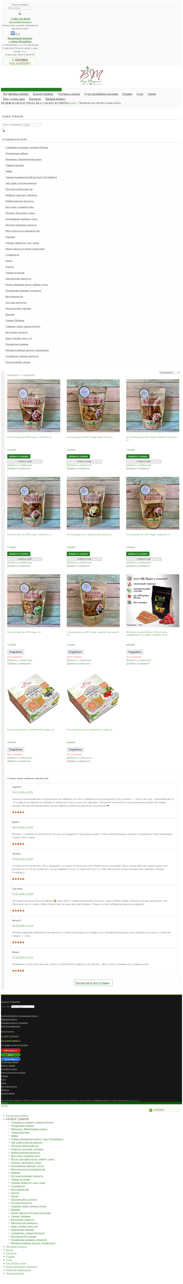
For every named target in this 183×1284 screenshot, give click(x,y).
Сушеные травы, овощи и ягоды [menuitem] (28, 1206)
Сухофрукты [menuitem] (18, 1186)
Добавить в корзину (18, 456)
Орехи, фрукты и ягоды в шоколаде (25, 248)
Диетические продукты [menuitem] (24, 1223)
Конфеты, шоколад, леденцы (21, 195)
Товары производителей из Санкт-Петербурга (31, 177)
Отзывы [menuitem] (10, 1256)
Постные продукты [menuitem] (21, 1202)
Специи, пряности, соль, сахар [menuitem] (28, 1182)
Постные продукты (15, 302)
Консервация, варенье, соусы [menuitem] (27, 1166)
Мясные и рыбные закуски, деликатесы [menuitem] (33, 1243)
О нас (139, 94)
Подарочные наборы (16, 94)
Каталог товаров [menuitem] (17, 1119)
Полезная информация (10, 1026)
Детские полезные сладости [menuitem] (27, 1176)
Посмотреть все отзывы (92, 983)
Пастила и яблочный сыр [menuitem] (24, 1145)
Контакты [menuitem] (11, 1253)
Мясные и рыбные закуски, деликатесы (27, 350)
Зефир (8, 171)
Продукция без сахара (17, 362)
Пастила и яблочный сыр (19, 189)
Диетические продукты (18, 278)
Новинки (10, 236)
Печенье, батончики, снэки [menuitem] (26, 1162)
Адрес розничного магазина (101, 94)
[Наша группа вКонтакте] (13, 34)
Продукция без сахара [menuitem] (23, 1236)
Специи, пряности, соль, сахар (22, 242)
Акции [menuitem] (9, 1249)
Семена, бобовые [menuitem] (20, 1216)
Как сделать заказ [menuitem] (16, 1263)
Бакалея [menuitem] (15, 1209)
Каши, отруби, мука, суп (18, 338)
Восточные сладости (16, 332)
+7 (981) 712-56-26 (9, 1036)
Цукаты (9, 266)
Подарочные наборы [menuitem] (17, 1115)
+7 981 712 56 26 (20, 18)
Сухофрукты (12, 254)
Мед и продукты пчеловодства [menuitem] (28, 1169)
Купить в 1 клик (25, 461)
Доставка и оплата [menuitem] (16, 1246)
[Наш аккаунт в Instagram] (16, 34)
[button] (19, 465)
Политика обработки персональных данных (19, 1016)
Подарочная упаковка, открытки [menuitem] (29, 1239)
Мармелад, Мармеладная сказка (23, 159)
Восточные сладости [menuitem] (22, 1219)
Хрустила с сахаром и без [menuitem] (25, 1155)
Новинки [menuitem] (15, 1172)
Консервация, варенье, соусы (21, 219)
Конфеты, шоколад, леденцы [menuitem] (27, 1149)
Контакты (35, 99)
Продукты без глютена (18, 308)
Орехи (8, 260)
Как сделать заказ (14, 99)
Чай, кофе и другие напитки (21, 183)
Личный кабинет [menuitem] (15, 1273)
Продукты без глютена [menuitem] (24, 1199)
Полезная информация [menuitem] (18, 1270)
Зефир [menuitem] (14, 1135)
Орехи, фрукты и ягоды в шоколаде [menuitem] (31, 1213)
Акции (152, 94)
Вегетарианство (14, 296)
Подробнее (15, 652)
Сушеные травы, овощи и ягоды (22, 326)
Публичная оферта (9, 1019)
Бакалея (9, 314)
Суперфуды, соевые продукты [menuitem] (28, 1233)
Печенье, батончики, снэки (20, 213)
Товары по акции (14, 272)
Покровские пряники (16, 344)
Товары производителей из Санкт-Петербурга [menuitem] (37, 1139)
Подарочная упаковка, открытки (23, 290)
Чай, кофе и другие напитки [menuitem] (26, 1142)
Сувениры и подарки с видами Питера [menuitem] (32, 1122)
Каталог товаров (43, 94)
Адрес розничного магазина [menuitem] (21, 1266)
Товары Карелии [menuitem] (20, 1132)
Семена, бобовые (14, 320)
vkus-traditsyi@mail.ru (20, 22)
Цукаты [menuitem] (15, 1192)
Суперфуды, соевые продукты (22, 356)
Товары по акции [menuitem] (20, 1179)
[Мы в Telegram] (19, 34)
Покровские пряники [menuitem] (22, 1229)
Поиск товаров (20, 4)
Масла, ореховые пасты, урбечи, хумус (26, 284)
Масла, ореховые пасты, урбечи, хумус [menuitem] (33, 1159)
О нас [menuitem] (9, 1260)
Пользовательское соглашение (14, 1023)
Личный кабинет (55, 99)
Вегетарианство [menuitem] (20, 1189)
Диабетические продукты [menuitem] (25, 1152)
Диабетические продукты (19, 201)
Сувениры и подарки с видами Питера (26, 147)
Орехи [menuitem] (14, 1196)
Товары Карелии (14, 165)
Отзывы (127, 94)
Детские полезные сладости (21, 225)
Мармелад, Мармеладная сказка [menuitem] (29, 1129)
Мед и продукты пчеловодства (22, 231)
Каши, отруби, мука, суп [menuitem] (24, 1226)
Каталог (72, 103)
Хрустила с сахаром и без (19, 207)
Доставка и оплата (68, 94)
